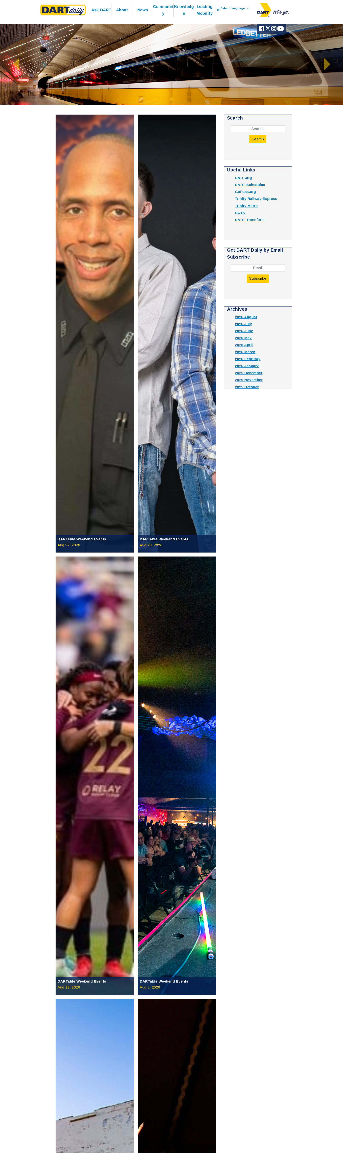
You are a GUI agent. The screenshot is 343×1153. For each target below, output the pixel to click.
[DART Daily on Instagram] (274, 29)
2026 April (244, 345)
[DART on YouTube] (280, 29)
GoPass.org (245, 192)
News (142, 10)
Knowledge (184, 10)
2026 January (247, 366)
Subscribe (257, 278)
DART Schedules (250, 185)
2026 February (248, 359)
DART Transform (250, 220)
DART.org (243, 178)
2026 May (243, 338)
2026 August (246, 317)
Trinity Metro (246, 206)
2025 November (249, 380)
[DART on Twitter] (268, 29)
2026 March (245, 352)
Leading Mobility (205, 10)
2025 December (249, 373)
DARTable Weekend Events (82, 539)
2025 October (247, 387)
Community (163, 10)
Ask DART (101, 10)
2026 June (244, 331)
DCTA (240, 213)
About (122, 10)
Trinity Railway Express (256, 199)
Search (258, 139)
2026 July (243, 324)
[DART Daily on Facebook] (262, 29)
